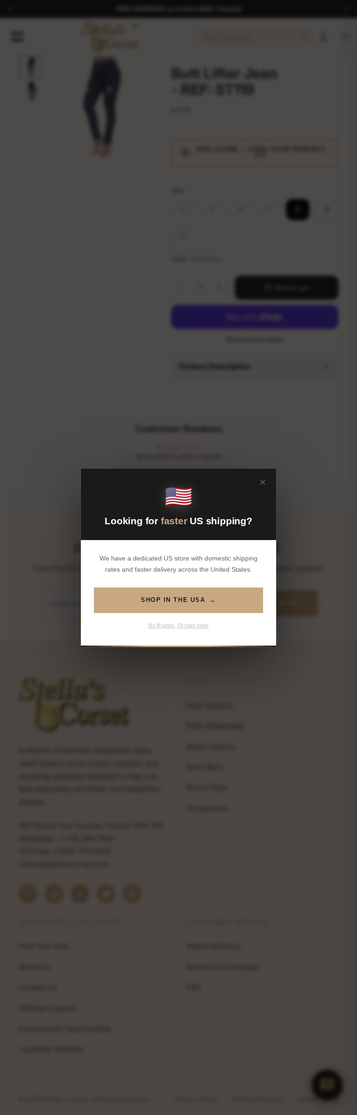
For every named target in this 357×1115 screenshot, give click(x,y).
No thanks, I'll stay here (178, 625)
